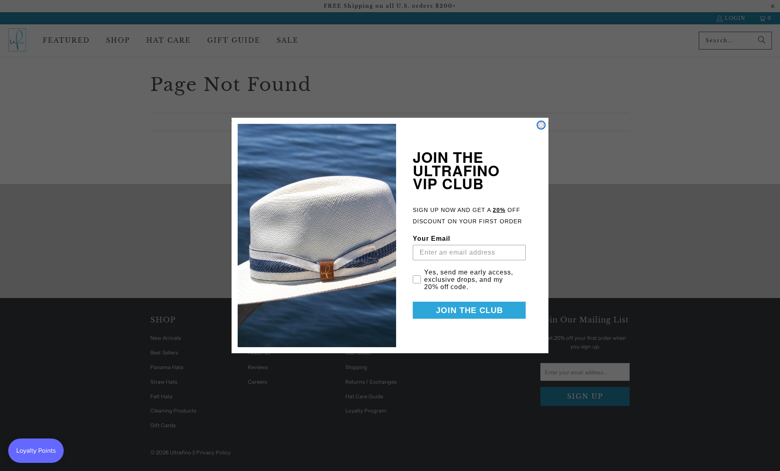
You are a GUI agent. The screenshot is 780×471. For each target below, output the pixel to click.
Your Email (431, 238)
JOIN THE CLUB (469, 310)
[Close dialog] (541, 125)
